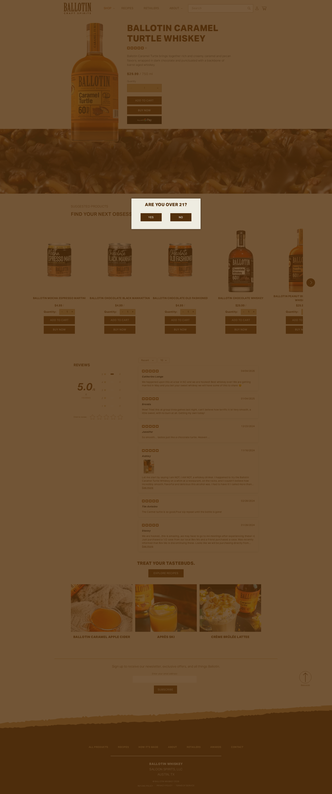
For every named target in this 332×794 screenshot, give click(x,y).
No (181, 217)
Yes (151, 217)
